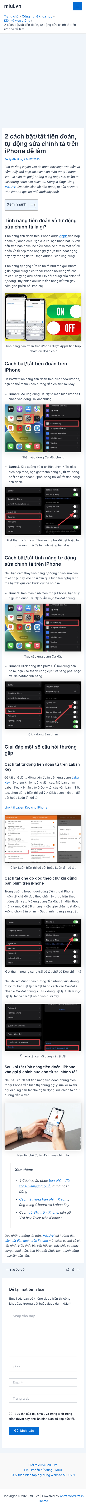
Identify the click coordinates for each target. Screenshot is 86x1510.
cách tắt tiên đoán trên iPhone (26, 1241)
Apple (63, 236)
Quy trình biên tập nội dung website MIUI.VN (43, 1475)
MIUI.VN (10, 187)
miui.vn (12, 6)
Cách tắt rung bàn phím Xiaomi (43, 1199)
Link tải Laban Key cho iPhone (26, 807)
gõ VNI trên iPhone (43, 1212)
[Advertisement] (43, 78)
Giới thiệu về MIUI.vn (43, 1465)
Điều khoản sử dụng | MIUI (43, 1470)
